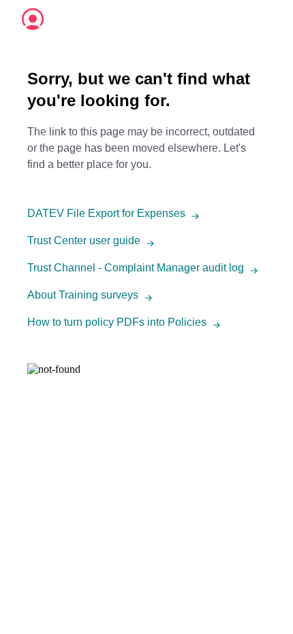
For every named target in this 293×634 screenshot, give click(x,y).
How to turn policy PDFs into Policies (116, 322)
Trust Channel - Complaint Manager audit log (135, 267)
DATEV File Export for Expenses (106, 213)
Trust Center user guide (83, 240)
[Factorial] (33, 19)
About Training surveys (82, 295)
